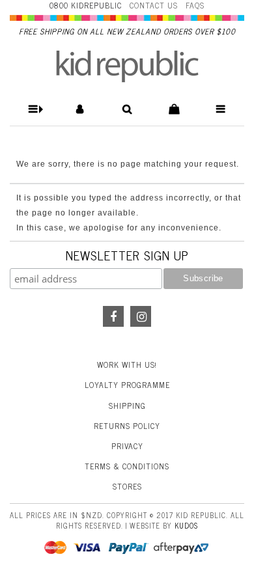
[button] (34, 109)
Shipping (127, 405)
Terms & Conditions (127, 466)
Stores (127, 486)
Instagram (140, 316)
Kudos (186, 525)
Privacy (127, 445)
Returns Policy (127, 425)
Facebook (113, 316)
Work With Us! (127, 364)
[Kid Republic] (127, 66)
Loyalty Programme (127, 384)
